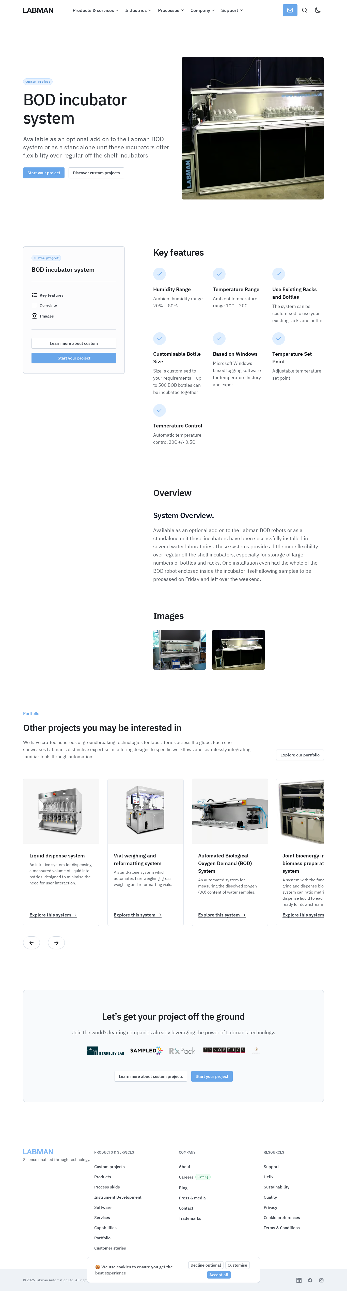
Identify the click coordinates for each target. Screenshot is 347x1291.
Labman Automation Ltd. (55, 1280)
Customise (237, 1265)
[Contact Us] (290, 10)
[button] (282, 1217)
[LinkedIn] (299, 1280)
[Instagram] (321, 1280)
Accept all (218, 1274)
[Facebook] (310, 1280)
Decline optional (206, 1265)
